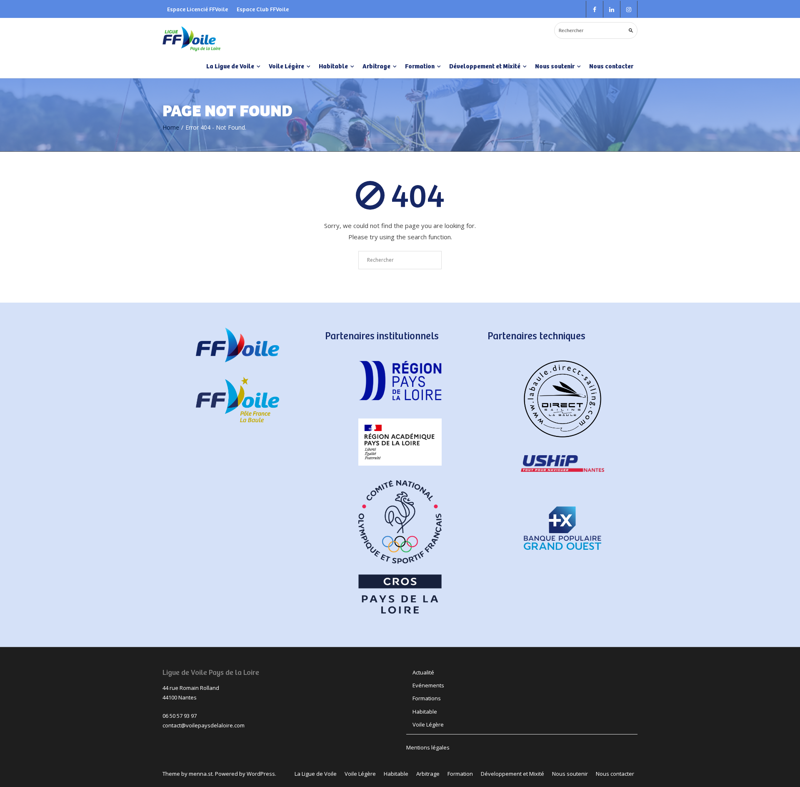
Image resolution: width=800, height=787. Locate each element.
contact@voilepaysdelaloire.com (203, 725)
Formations (426, 698)
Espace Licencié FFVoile (197, 9)
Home (170, 127)
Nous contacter (611, 65)
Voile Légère (428, 724)
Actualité (423, 672)
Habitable (424, 711)
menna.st (200, 773)
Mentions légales (428, 747)
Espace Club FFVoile (263, 9)
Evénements (428, 685)
